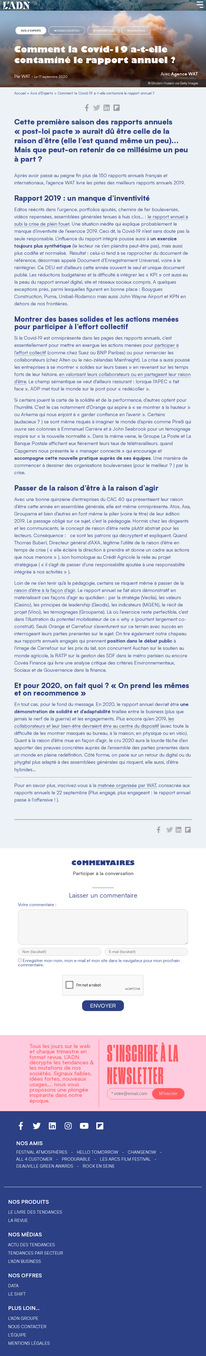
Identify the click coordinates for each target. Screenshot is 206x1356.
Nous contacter (27, 1326)
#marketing (136, 30)
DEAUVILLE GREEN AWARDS (44, 1166)
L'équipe (17, 1335)
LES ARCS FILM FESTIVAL (125, 1159)
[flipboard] (116, 109)
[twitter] (96, 109)
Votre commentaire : (37, 904)
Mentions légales (29, 1343)
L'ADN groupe (23, 1318)
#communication (66, 30)
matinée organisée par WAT (127, 785)
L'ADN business (24, 1261)
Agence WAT (184, 74)
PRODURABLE (76, 1159)
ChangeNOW (142, 1152)
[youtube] (84, 1128)
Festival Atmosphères (41, 1152)
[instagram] (68, 1128)
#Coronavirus (103, 30)
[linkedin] (107, 109)
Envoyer (103, 1006)
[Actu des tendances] (16, 5)
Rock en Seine (99, 1166)
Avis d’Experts (31, 30)
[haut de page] (196, 1349)
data (13, 1285)
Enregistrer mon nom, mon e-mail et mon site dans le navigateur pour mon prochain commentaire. (99, 962)
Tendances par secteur (35, 1253)
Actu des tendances (31, 1244)
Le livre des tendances (35, 1212)
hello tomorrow (97, 1152)
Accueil (20, 93)
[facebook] (87, 109)
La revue (18, 1220)
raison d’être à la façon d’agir (44, 590)
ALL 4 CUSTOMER (34, 1159)
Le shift (17, 1294)
